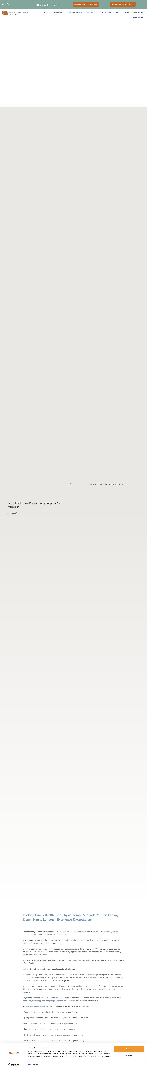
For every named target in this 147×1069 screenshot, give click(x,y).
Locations (90, 12)
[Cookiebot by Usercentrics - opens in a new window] (14, 1064)
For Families (58, 12)
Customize (128, 1056)
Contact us (138, 12)
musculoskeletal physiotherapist (38, 1006)
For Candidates (75, 12)
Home (46, 12)
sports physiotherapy (32, 1000)
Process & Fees (105, 12)
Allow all (129, 1049)
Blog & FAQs (138, 17)
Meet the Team (122, 12)
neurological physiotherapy (54, 1000)
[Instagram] (7, 4)
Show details (33, 1065)
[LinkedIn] (3, 4)
